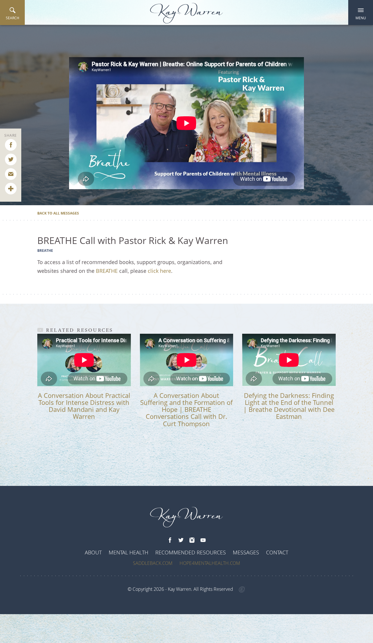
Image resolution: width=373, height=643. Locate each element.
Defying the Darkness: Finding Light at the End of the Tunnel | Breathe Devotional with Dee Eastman (289, 406)
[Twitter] (181, 540)
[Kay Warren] (186, 13)
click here (159, 270)
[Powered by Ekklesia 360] (242, 589)
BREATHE (107, 270)
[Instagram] (192, 540)
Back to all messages (58, 213)
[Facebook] (170, 540)
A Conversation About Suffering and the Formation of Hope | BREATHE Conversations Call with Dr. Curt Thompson (186, 409)
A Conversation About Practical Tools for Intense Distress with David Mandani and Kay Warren (84, 406)
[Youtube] (203, 540)
